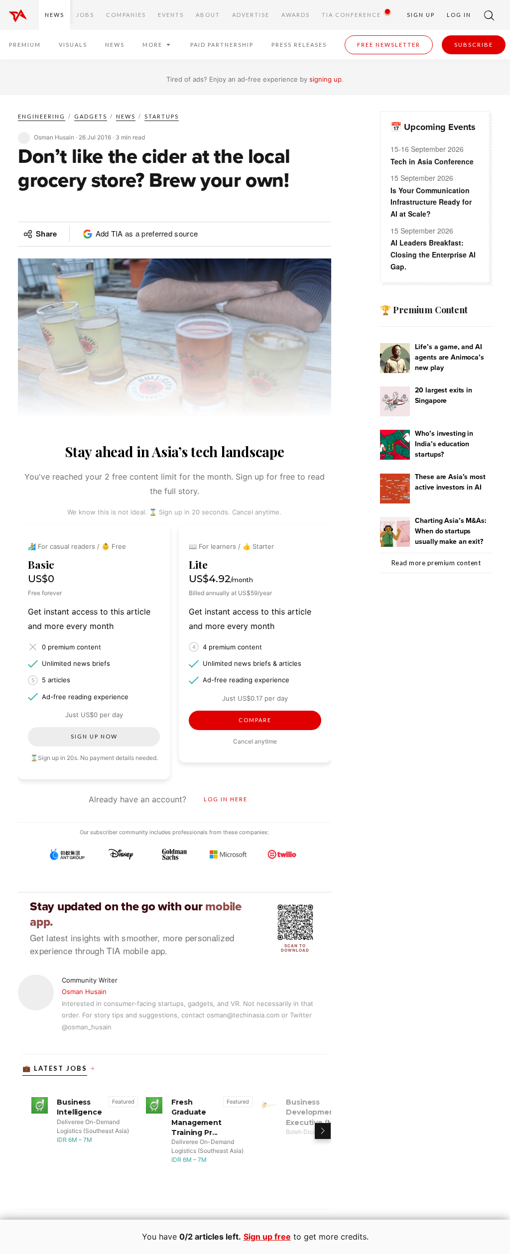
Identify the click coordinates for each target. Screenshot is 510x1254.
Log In (459, 14)
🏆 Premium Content (423, 310)
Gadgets (90, 116)
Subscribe (473, 44)
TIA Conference (351, 14)
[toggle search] (489, 15)
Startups (161, 116)
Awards (295, 14)
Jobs (85, 14)
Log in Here (226, 799)
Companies (126, 14)
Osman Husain (84, 992)
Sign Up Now (94, 736)
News (54, 14)
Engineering (41, 116)
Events (171, 14)
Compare (255, 720)
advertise (250, 14)
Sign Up (421, 14)
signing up (325, 79)
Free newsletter (388, 44)
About (208, 14)
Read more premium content (436, 563)
